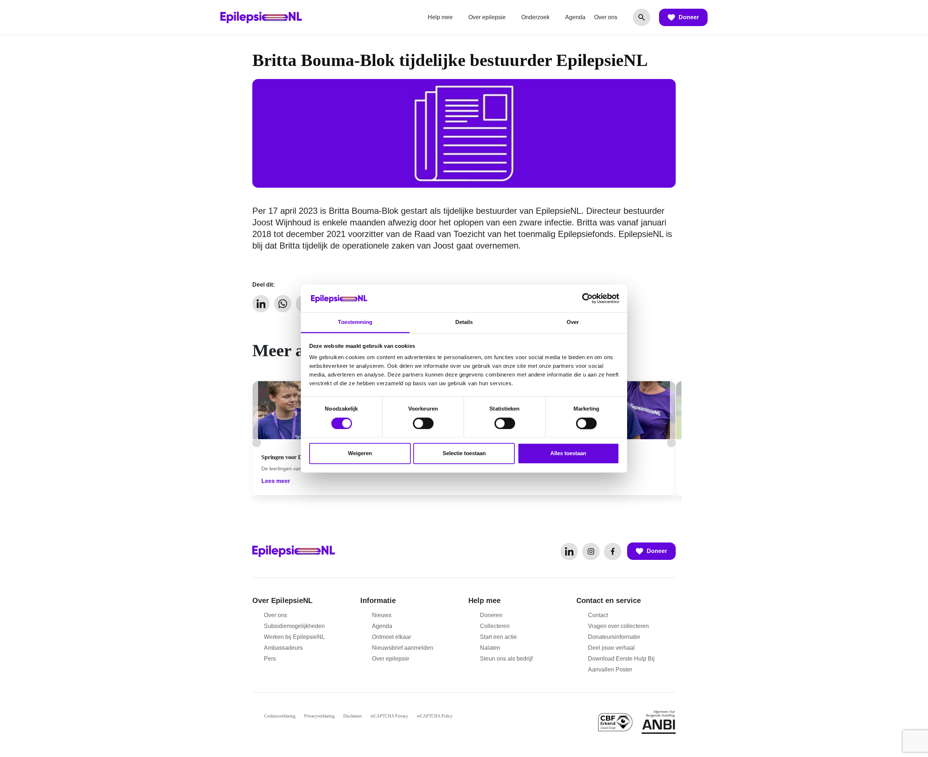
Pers (270, 659)
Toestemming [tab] (355, 322)
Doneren (491, 615)
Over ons (605, 17)
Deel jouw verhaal (611, 648)
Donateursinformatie (614, 637)
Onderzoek (535, 17)
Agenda (575, 17)
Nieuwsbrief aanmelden (402, 648)
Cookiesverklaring (279, 716)
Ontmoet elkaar (391, 637)
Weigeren (360, 453)
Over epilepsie (487, 17)
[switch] (423, 423)
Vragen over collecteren (618, 626)
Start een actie (498, 637)
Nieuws (382, 615)
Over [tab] (573, 322)
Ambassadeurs (283, 648)
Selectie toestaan (464, 453)
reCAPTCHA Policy (434, 716)
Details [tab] (464, 322)
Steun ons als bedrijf (506, 659)
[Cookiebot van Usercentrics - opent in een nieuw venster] (587, 298)
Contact (598, 615)
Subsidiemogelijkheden (294, 626)
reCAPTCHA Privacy (389, 716)
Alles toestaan (568, 453)
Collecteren (495, 626)
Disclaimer (352, 716)
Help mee (440, 17)
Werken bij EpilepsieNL (294, 637)
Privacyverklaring (319, 716)
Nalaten (490, 648)
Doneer (689, 17)
